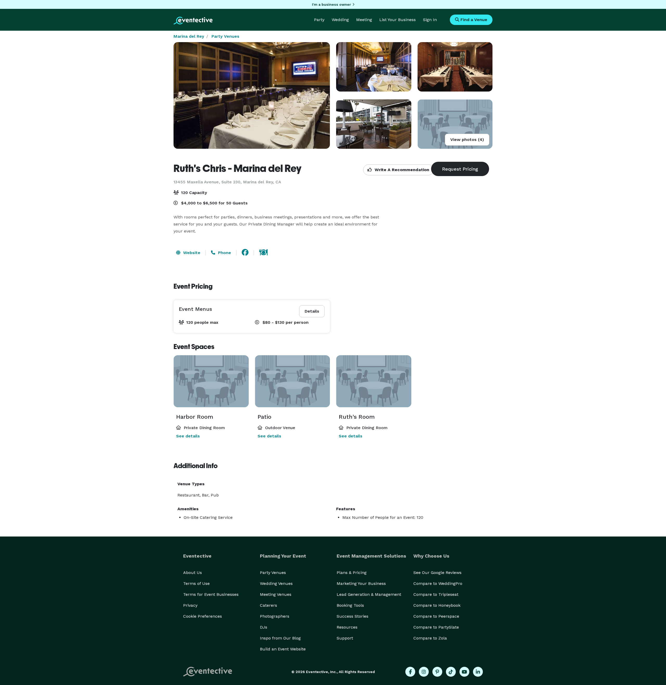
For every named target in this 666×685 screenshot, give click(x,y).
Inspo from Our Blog (280, 638)
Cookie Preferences (202, 616)
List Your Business (397, 19)
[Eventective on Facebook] (410, 672)
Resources (347, 627)
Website (191, 252)
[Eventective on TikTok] (451, 672)
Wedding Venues (276, 583)
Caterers (268, 605)
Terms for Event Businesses (211, 594)
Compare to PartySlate (436, 627)
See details (188, 436)
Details (312, 311)
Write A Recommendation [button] (401, 169)
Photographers (274, 616)
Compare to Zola (430, 638)
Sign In (430, 19)
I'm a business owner (331, 4)
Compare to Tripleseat (435, 594)
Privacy (190, 605)
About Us (192, 572)
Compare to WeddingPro (437, 583)
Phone (224, 252)
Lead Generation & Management (369, 594)
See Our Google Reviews (437, 572)
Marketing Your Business (361, 583)
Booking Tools (350, 605)
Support (345, 638)
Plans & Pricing (352, 572)
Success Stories (352, 616)
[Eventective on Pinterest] (437, 672)
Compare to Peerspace (436, 616)
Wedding (340, 19)
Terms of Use (196, 583)
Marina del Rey (189, 36)
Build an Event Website (283, 649)
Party (319, 19)
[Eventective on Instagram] (424, 672)
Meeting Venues (275, 594)
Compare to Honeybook (436, 605)
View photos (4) (467, 139)
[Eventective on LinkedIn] (478, 672)
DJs (263, 627)
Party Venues (225, 36)
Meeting (364, 19)
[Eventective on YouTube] (464, 672)
